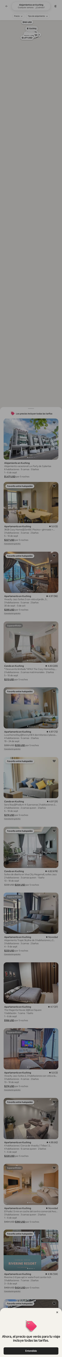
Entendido (31, 1350)
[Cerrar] (57, 1312)
